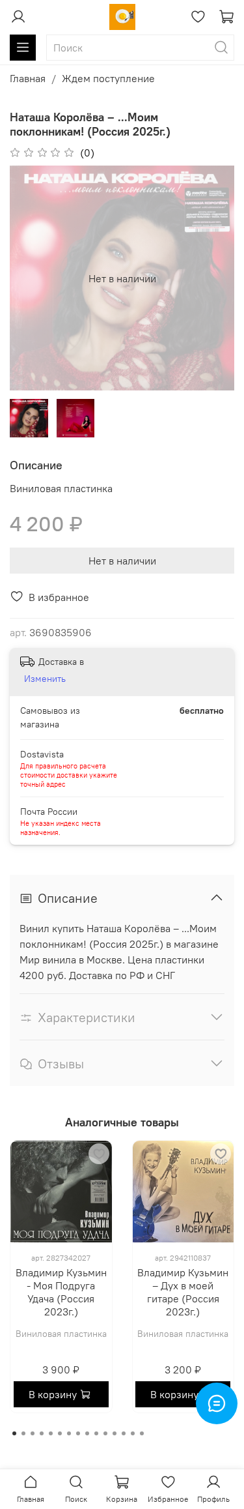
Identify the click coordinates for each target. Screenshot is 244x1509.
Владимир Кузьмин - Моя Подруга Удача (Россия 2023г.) (61, 1292)
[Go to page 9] (87, 1433)
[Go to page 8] (78, 1433)
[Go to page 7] (69, 1433)
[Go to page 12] (114, 1433)
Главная (28, 78)
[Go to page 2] (23, 1433)
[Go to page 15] (142, 1433)
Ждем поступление (108, 78)
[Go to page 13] (124, 1433)
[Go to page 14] (133, 1433)
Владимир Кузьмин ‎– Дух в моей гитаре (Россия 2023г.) (182, 1292)
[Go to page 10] (96, 1433)
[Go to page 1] (14, 1433)
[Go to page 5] (51, 1433)
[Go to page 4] (42, 1433)
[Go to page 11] (105, 1433)
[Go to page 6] (60, 1433)
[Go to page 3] (32, 1433)
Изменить (45, 678)
